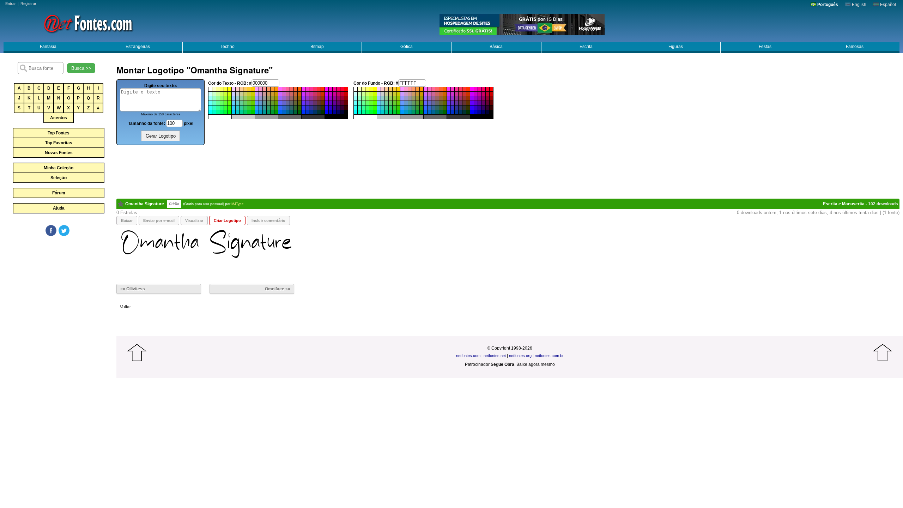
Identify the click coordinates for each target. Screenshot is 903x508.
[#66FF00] (229, 103)
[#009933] (272, 112)
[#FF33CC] (307, 89)
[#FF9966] (268, 89)
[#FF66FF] (280, 89)
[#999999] (264, 98)
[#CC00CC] (330, 94)
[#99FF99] (218, 98)
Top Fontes (58, 133)
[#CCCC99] (241, 94)
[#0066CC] (284, 112)
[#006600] (299, 112)
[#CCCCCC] (237, 94)
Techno (227, 46)
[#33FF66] (222, 107)
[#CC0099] (334, 94)
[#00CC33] (249, 112)
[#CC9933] (272, 94)
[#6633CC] (307, 103)
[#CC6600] (299, 94)
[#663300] (323, 103)
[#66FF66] (222, 103)
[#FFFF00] (229, 89)
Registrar (28, 3)
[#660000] (346, 103)
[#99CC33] (249, 98)
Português (827, 4)
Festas (765, 46)
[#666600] (299, 103)
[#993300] (323, 98)
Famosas (854, 46)
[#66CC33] (249, 103)
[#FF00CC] (330, 89)
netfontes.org (520, 355)
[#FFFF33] (226, 89)
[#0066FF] (280, 112)
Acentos (58, 117)
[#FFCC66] (245, 89)
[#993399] (311, 98)
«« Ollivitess (132, 288)
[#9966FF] (280, 98)
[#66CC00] (253, 103)
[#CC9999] (264, 94)
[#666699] (288, 103)
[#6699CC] (260, 103)
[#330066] (338, 107)
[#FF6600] (299, 89)
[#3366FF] (280, 107)
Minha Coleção (58, 167)
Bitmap (317, 46)
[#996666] (291, 98)
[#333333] (319, 107)
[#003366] (315, 112)
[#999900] (276, 98)
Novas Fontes (59, 152)
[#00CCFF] (233, 112)
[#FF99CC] (260, 89)
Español (887, 4)
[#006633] (295, 112)
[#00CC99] (241, 112)
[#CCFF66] (222, 94)
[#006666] (291, 112)
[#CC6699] (288, 94)
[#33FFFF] (210, 107)
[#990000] (346, 98)
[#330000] (346, 107)
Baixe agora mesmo (535, 364)
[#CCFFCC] (214, 94)
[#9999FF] (257, 98)
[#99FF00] (229, 98)
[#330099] (334, 107)
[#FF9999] (264, 89)
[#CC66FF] (280, 94)
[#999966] (268, 98)
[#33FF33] (226, 107)
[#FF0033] (342, 89)
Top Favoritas (58, 142)
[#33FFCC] (214, 107)
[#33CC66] (245, 107)
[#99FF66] (222, 98)
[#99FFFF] (210, 98)
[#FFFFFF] (210, 89)
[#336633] (295, 107)
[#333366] (315, 107)
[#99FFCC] (214, 98)
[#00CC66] (245, 112)
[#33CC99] (241, 107)
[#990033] (342, 98)
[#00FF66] (222, 112)
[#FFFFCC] (214, 89)
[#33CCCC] (237, 107)
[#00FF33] (226, 112)
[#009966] (268, 112)
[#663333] (319, 103)
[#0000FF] (326, 112)
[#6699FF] (257, 103)
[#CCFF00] (229, 94)
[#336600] (299, 107)
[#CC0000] (346, 94)
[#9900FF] (326, 98)
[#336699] (288, 107)
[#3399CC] (260, 107)
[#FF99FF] (257, 89)
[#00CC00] (253, 112)
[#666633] (295, 103)
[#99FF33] (226, 98)
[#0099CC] (260, 112)
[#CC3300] (323, 94)
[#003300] (323, 112)
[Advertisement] (58, 290)
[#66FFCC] (214, 103)
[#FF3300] (323, 89)
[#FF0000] (346, 89)
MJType (237, 204)
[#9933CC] (307, 98)
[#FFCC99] (241, 89)
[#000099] (334, 112)
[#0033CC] (307, 112)
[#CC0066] (338, 94)
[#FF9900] (276, 89)
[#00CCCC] (237, 112)
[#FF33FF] (303, 89)
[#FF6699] (288, 89)
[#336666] (291, 107)
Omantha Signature (144, 203)
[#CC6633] (295, 94)
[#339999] (264, 107)
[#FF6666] (291, 89)
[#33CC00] (253, 107)
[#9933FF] (303, 98)
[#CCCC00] (253, 94)
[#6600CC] (330, 103)
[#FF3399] (311, 89)
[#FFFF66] (222, 89)
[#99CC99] (241, 98)
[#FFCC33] (249, 89)
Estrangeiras (138, 46)
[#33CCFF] (233, 107)
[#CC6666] (291, 94)
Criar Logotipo (227, 220)
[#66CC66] (245, 103)
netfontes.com (468, 355)
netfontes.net (495, 355)
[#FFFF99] (218, 89)
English (858, 4)
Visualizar (194, 220)
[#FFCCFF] (233, 89)
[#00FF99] (218, 112)
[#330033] (342, 107)
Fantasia (48, 46)
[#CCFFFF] (210, 94)
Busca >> (81, 68)
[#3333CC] (307, 107)
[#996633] (295, 98)
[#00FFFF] (210, 112)
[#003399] (311, 112)
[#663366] (315, 103)
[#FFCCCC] (237, 89)
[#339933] (272, 107)
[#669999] (264, 103)
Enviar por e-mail (159, 220)
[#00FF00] (229, 112)
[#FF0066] (338, 89)
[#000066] (338, 112)
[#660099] (334, 103)
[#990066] (338, 98)
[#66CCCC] (237, 103)
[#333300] (323, 107)
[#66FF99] (218, 103)
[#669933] (272, 103)
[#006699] (288, 112)
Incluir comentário (268, 220)
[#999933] (272, 98)
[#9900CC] (330, 98)
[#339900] (276, 107)
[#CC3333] (319, 94)
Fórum (58, 192)
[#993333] (319, 98)
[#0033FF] (303, 112)
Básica (496, 46)
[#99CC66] (245, 98)
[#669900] (276, 103)
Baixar (127, 220)
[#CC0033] (342, 94)
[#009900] (276, 112)
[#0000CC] (330, 112)
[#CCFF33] (226, 94)
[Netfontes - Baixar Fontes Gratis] (88, 23)
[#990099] (334, 98)
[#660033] (342, 103)
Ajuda (59, 208)
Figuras (675, 46)
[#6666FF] (280, 103)
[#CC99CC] (260, 94)
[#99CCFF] (233, 98)
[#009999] (264, 112)
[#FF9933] (272, 89)
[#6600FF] (326, 103)
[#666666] (291, 103)
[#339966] (268, 107)
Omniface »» (277, 288)
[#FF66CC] (284, 89)
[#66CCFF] (233, 103)
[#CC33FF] (303, 94)
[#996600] (299, 98)
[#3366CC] (284, 107)
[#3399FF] (257, 107)
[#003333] (319, 112)
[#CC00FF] (326, 94)
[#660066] (338, 103)
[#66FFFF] (210, 103)
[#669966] (268, 103)
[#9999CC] (260, 98)
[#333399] (311, 107)
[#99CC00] (253, 98)
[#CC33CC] (307, 94)
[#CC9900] (276, 94)
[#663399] (311, 103)
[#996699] (288, 98)
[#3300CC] (330, 107)
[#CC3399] (311, 94)
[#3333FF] (303, 107)
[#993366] (315, 98)
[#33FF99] (218, 107)
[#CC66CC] (284, 94)
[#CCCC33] (249, 94)
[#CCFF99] (218, 94)
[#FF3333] (319, 89)
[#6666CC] (284, 103)
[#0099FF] (257, 112)
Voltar (125, 306)
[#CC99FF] (257, 94)
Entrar (10, 3)
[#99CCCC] (237, 98)
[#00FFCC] (214, 112)
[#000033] (342, 112)
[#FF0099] (334, 89)
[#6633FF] (303, 103)
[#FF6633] (295, 89)
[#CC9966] (268, 94)
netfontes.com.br (549, 355)
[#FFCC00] (253, 89)
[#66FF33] (226, 103)
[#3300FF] (326, 107)
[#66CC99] (241, 103)
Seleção (58, 177)
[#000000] (346, 112)
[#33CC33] (249, 107)
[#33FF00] (229, 107)
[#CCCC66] (245, 94)
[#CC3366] (315, 94)
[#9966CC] (284, 98)
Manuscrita (853, 203)
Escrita (586, 46)
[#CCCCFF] (233, 94)
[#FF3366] (315, 89)
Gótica (406, 46)
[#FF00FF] (326, 89)
